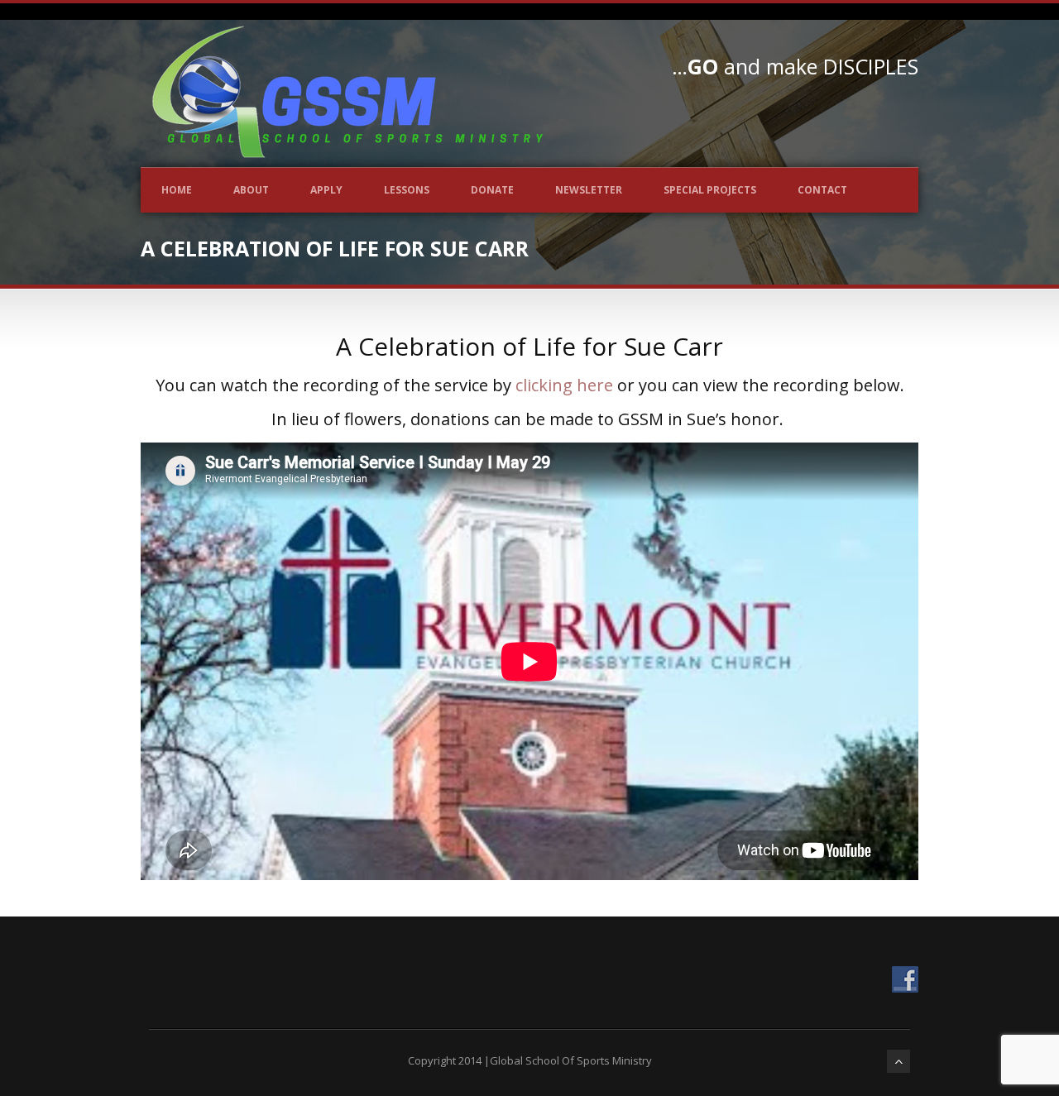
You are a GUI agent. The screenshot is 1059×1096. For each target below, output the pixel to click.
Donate (492, 190)
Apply (326, 190)
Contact (822, 190)
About (251, 190)
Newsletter (588, 190)
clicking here (564, 385)
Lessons (406, 190)
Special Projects (710, 190)
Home (176, 190)
